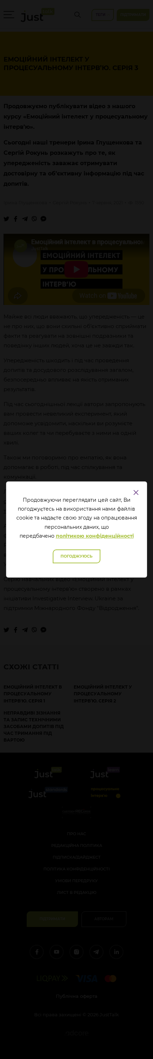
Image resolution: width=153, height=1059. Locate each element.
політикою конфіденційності (95, 536)
